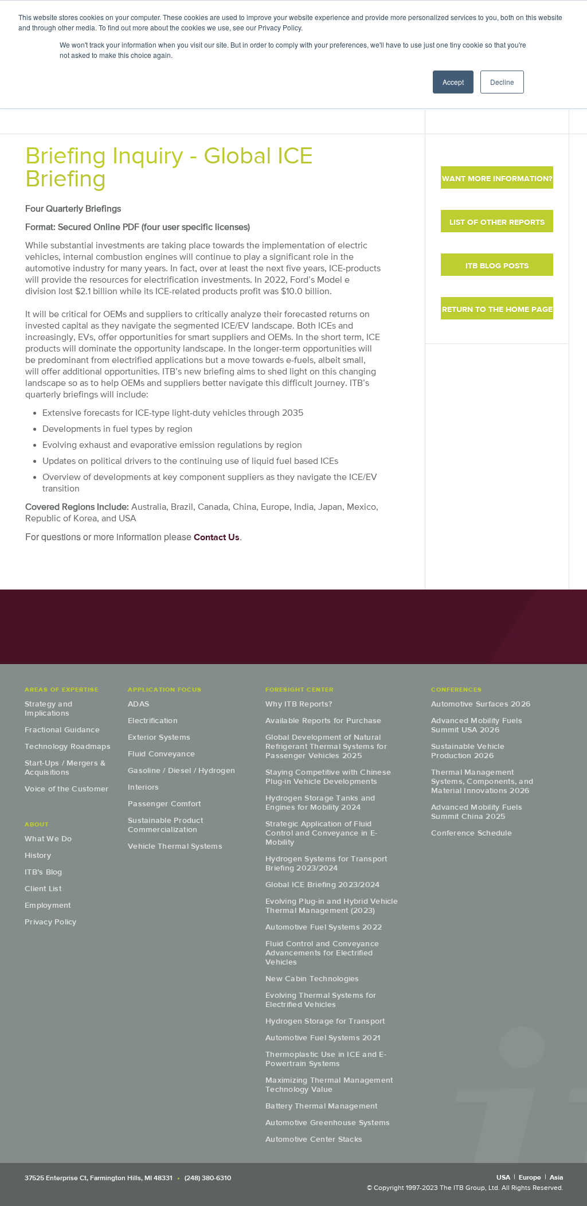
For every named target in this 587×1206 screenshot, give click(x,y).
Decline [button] (502, 82)
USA (503, 1177)
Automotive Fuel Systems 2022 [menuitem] (323, 927)
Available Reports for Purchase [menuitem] (323, 720)
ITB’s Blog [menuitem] (43, 872)
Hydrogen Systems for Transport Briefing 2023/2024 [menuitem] (326, 863)
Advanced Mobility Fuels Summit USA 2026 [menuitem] (476, 725)
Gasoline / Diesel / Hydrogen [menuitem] (181, 770)
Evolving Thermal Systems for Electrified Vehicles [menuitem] (320, 1000)
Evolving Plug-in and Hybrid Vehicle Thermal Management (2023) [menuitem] (331, 906)
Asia (556, 1177)
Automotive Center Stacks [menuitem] (313, 1139)
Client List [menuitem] (43, 888)
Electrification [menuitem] (153, 720)
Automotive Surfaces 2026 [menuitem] (480, 704)
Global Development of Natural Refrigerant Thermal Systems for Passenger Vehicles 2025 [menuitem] (326, 746)
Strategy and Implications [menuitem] (48, 708)
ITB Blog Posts (497, 266)
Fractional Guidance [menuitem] (62, 729)
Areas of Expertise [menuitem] (62, 689)
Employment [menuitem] (48, 905)
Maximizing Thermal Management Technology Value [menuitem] (329, 1085)
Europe (530, 1177)
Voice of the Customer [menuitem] (66, 789)
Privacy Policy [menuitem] (51, 922)
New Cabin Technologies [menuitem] (312, 978)
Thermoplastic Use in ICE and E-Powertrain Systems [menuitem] (325, 1059)
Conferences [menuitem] (456, 689)
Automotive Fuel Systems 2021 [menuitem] (322, 1037)
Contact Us (217, 537)
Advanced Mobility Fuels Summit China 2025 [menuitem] (476, 812)
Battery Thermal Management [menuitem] (321, 1106)
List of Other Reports (497, 222)
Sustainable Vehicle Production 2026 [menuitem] (467, 751)
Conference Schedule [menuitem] (471, 833)
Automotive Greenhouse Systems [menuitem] (327, 1122)
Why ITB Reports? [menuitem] (298, 704)
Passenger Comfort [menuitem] (164, 803)
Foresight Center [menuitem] (299, 689)
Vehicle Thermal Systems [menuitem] (175, 846)
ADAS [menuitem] (138, 704)
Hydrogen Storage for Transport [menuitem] (325, 1021)
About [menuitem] (37, 824)
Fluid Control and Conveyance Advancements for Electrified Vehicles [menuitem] (322, 952)
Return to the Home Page (497, 309)
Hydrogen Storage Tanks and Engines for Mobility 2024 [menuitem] (320, 802)
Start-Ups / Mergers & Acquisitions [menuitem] (65, 767)
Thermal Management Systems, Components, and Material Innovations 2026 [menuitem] (482, 781)
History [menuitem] (38, 855)
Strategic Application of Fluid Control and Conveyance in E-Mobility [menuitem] (321, 832)
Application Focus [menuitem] (165, 689)
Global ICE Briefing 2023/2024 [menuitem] (322, 884)
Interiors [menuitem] (143, 787)
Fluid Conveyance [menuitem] (161, 754)
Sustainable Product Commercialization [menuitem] (165, 825)
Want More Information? (497, 178)
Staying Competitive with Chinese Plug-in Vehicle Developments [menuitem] (328, 777)
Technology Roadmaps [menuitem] (68, 746)
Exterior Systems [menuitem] (159, 737)
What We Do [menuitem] (48, 838)
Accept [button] (453, 82)
